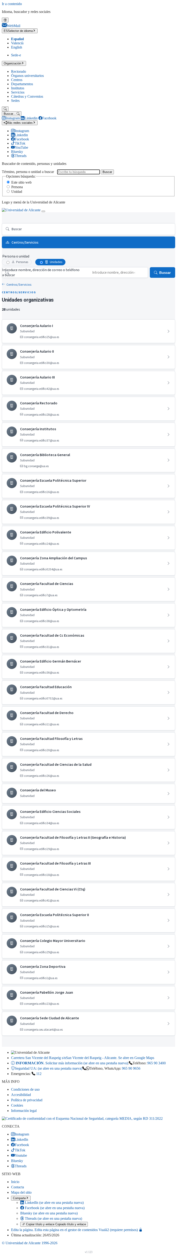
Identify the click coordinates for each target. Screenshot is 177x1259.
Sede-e (16, 55)
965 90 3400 (156, 1063)
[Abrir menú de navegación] (43, 211)
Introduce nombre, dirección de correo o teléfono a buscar (41, 272)
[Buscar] (5, 108)
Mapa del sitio (21, 1192)
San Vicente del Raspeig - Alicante (82, 1058)
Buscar (107, 172)
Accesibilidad (21, 1095)
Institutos (17, 88)
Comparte (19, 1198)
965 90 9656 (131, 1068)
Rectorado (18, 71)
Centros (16, 80)
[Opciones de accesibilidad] (5, 20)
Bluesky (49, 1213)
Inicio (15, 1182)
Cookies (17, 1105)
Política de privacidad (26, 1100)
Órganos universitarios (27, 76)
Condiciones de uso (25, 1089)
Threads (53, 1218)
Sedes (15, 101)
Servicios (17, 92)
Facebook (54, 1208)
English (16, 47)
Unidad (16, 192)
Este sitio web (21, 182)
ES (18, 31)
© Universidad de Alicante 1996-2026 (29, 1243)
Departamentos (22, 84)
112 (38, 1074)
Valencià (17, 43)
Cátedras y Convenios (27, 96)
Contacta (17, 1187)
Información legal (24, 1111)
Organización (12, 63)
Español (17, 39)
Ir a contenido (12, 4)
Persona (17, 187)
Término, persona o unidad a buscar (28, 172)
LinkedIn (54, 1203)
